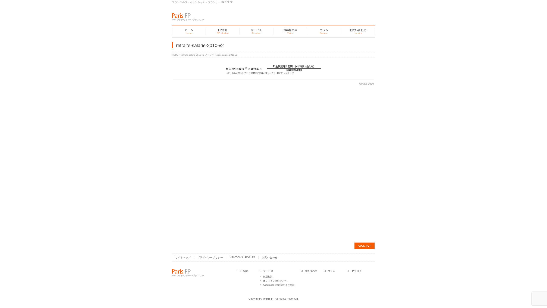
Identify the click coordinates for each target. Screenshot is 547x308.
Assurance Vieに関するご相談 (279, 285)
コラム (331, 271)
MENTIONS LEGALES (242, 257)
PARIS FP (268, 298)
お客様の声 (310, 271)
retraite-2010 (366, 83)
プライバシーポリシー (210, 257)
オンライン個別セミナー (276, 281)
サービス (268, 271)
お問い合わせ (269, 257)
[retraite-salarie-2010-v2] (273, 69)
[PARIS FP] (188, 16)
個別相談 (267, 276)
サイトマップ (183, 257)
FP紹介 (244, 271)
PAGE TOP (364, 245)
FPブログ (356, 271)
